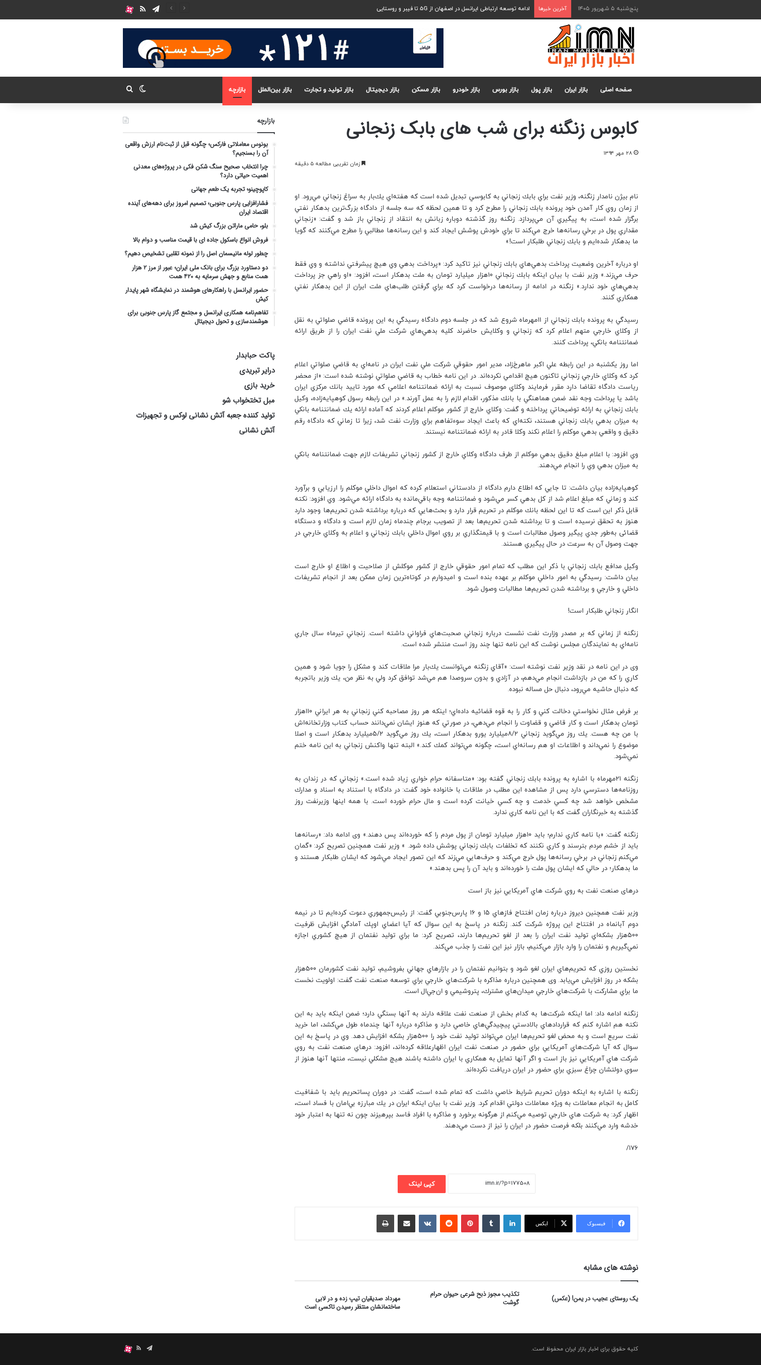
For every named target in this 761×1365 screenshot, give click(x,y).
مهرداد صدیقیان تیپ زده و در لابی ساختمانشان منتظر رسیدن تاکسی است (352, 1303)
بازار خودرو (466, 90)
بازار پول (541, 90)
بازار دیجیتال (382, 90)
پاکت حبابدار (255, 355)
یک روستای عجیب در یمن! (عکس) (595, 1298)
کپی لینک (422, 1184)
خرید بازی (259, 385)
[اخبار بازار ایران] (591, 46)
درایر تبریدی (257, 370)
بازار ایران (576, 90)
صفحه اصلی (616, 90)
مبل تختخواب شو (248, 400)
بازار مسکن (426, 90)
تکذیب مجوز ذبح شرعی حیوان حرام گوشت (474, 1298)
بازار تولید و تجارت (329, 90)
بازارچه (237, 90)
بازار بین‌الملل (275, 90)
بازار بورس (505, 90)
